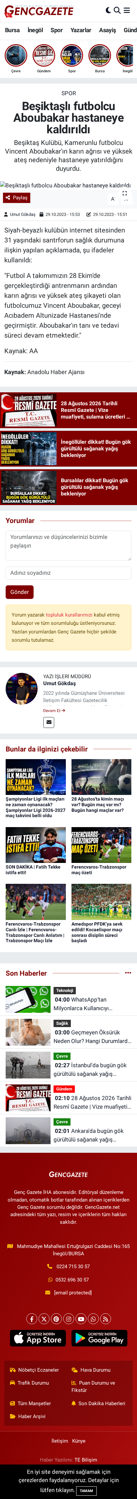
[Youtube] (80, 1318)
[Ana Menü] (127, 10)
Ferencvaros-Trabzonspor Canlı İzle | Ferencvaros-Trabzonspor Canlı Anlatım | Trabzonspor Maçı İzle (35, 932)
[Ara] (117, 10)
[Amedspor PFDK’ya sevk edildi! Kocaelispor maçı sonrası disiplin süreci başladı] (101, 901)
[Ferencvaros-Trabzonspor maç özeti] (101, 844)
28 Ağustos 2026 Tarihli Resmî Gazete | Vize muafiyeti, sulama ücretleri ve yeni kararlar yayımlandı (92, 1103)
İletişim (60, 1441)
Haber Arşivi (32, 1416)
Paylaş (20, 198)
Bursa (12, 30)
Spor (57, 30)
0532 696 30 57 (72, 1280)
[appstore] (37, 1339)
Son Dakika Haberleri (101, 1403)
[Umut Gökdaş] (22, 688)
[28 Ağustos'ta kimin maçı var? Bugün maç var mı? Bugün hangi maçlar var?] (101, 776)
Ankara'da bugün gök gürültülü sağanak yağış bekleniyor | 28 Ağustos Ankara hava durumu (89, 1136)
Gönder (19, 592)
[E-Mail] (48, 722)
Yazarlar (80, 30)
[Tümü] (128, 973)
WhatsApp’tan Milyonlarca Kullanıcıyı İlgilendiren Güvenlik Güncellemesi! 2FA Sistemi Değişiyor (87, 1004)
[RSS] (105, 1318)
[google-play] (99, 1339)
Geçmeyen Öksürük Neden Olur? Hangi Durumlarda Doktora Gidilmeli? (92, 1037)
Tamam (86, 1491)
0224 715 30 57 (73, 1267)
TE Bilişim (85, 1460)
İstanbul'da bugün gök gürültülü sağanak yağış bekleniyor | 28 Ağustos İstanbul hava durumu (90, 1070)
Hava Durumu (95, 1370)
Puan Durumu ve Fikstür (93, 1386)
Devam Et (52, 710)
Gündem (64, 1088)
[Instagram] (68, 1318)
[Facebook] (31, 1318)
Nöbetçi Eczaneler (38, 1370)
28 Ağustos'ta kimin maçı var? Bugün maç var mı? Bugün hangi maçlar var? (97, 804)
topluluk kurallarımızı (70, 615)
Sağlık (62, 1023)
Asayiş (107, 30)
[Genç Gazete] (39, 10)
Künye (78, 1441)
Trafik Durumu (33, 1383)
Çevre (62, 1056)
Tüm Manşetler (34, 1403)
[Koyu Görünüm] (108, 10)
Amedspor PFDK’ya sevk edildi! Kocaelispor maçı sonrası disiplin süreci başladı (96, 932)
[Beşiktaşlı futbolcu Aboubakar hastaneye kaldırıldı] (68, 185)
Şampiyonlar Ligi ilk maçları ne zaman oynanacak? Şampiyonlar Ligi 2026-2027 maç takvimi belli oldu (36, 807)
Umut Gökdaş (23, 214)
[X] (44, 1318)
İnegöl (35, 30)
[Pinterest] (56, 1318)
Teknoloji (64, 990)
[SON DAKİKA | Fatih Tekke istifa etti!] (36, 844)
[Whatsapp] (93, 1318)
